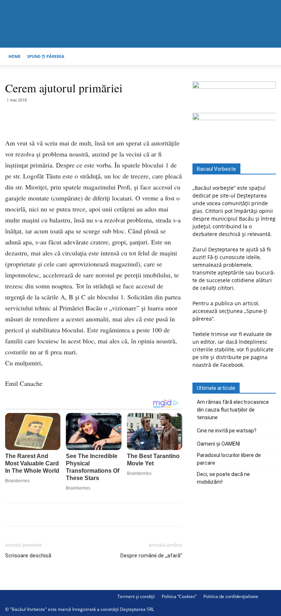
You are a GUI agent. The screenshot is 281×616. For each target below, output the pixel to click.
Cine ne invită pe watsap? (226, 431)
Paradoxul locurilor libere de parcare (229, 459)
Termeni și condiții (136, 596)
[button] (267, 56)
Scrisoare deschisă (28, 555)
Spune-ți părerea (45, 56)
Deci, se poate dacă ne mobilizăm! (223, 478)
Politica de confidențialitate (230, 596)
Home (14, 56)
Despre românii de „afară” (151, 555)
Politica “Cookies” (179, 596)
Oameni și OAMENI (218, 444)
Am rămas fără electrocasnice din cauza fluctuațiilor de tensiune (233, 409)
